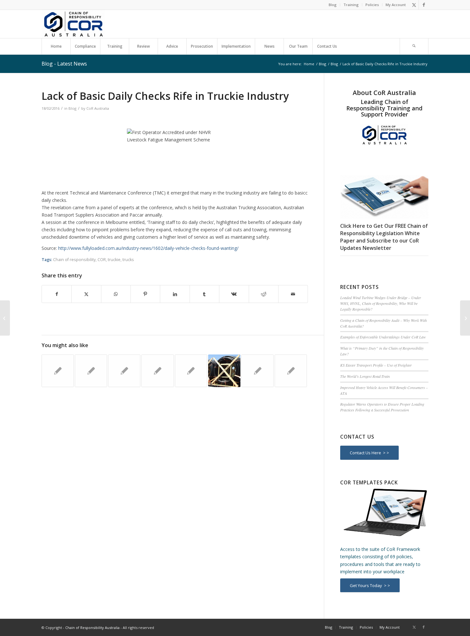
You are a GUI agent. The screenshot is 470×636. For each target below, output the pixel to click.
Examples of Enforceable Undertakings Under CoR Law (383, 336)
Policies (372, 4)
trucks (128, 259)
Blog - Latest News (64, 63)
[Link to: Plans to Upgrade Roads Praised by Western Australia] (157, 370)
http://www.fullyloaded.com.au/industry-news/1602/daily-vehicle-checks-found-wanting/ (148, 248)
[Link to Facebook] (423, 5)
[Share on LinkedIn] (174, 294)
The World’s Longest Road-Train (365, 376)
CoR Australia (97, 108)
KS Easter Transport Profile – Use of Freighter (376, 365)
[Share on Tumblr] (204, 294)
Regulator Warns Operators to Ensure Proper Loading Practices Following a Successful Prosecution (382, 406)
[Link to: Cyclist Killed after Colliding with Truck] (291, 370)
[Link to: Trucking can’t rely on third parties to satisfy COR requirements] (224, 370)
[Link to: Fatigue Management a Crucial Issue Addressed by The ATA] (257, 370)
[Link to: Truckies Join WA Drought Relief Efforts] (58, 370)
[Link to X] (414, 5)
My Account (396, 4)
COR (102, 259)
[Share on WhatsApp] (115, 294)
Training (351, 4)
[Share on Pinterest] (145, 294)
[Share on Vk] (233, 294)
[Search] (414, 46)
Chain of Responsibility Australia (92, 627)
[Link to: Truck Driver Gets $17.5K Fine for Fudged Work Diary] (91, 370)
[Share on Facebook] (56, 294)
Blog (333, 4)
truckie (114, 259)
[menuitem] (332, 4)
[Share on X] (86, 294)
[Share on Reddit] (263, 294)
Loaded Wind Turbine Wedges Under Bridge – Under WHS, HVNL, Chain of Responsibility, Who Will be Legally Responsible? (380, 303)
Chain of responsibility (74, 259)
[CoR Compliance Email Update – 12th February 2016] (5, 318)
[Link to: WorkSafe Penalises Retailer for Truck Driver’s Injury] (124, 370)
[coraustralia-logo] (73, 24)
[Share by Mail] (293, 294)
